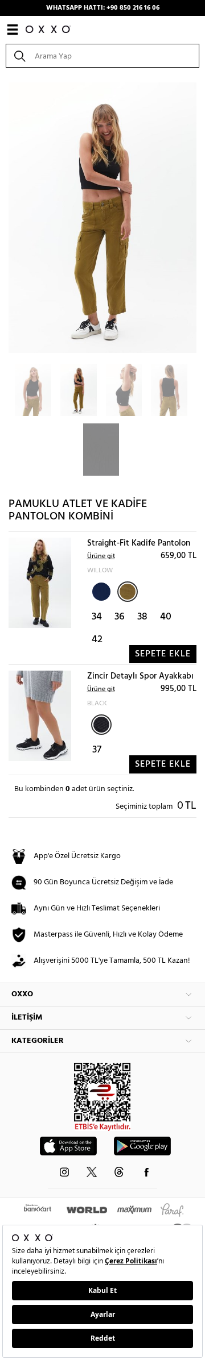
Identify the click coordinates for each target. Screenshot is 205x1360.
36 (119, 617)
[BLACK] (101, 724)
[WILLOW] (127, 591)
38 (142, 617)
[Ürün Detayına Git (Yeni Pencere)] (40, 582)
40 (165, 617)
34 (97, 617)
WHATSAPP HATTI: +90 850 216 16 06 (102, 8)
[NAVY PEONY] (100, 590)
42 (97, 639)
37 (96, 750)
